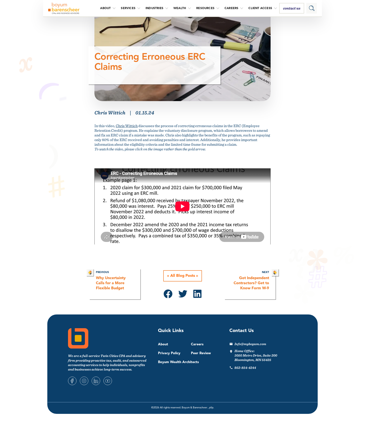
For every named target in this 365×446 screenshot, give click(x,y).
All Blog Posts (182, 276)
